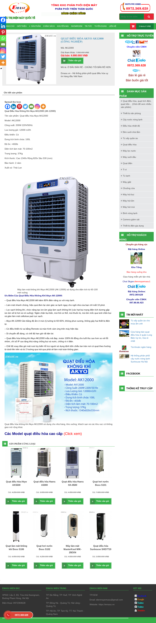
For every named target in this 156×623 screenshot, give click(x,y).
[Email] (31, 106)
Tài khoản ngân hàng (141, 347)
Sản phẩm (36, 26)
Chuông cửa (129, 188)
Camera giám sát (131, 219)
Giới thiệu (22, 26)
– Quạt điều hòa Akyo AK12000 (20, 300)
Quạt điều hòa (129, 144)
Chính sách (49, 26)
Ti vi (125, 169)
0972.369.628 (21, 615)
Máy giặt (127, 182)
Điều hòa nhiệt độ (131, 126)
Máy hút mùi (129, 207)
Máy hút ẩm (128, 200)
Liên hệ (112, 26)
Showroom (76, 26)
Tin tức (88, 26)
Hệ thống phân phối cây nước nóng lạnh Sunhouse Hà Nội (140, 358)
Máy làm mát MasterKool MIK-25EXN (73, 549)
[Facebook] (7, 106)
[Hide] (1, 68)
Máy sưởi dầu (129, 157)
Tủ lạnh (126, 176)
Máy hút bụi (128, 194)
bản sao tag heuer (13, 620)
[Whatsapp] (3, 38)
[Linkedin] (13, 106)
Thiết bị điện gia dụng (133, 225)
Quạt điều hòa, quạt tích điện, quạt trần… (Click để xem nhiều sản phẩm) (136, 104)
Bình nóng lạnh (130, 213)
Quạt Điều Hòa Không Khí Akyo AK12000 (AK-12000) (30, 111)
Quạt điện (127, 163)
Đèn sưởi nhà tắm (131, 132)
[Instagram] (37, 106)
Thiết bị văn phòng (132, 113)
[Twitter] (25, 106)
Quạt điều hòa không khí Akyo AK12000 (25, 338)
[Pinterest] (19, 106)
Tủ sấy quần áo (130, 138)
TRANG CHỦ (9, 26)
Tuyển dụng (100, 26)
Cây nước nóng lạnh (132, 119)
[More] (43, 106)
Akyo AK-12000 (13, 321)
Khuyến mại (63, 26)
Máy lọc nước (129, 151)
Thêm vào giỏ (74, 60)
